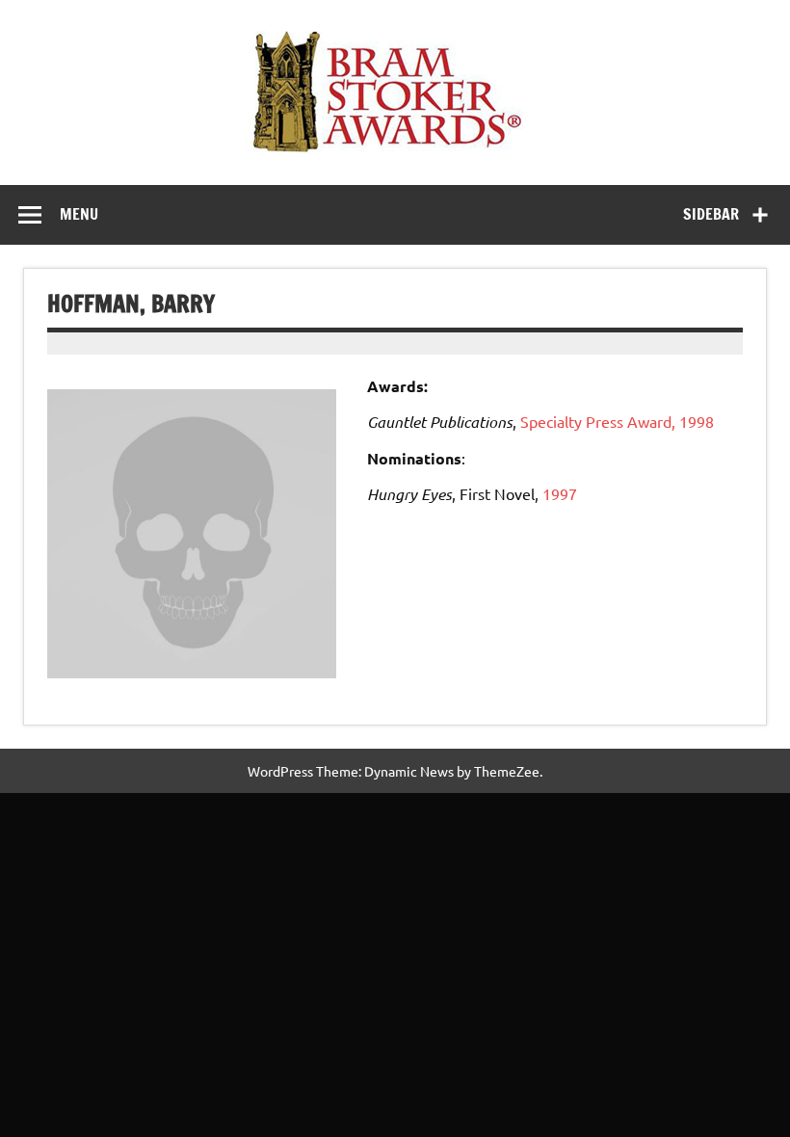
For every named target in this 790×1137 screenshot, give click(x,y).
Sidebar (711, 214)
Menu (79, 214)
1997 (559, 493)
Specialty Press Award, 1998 (617, 421)
